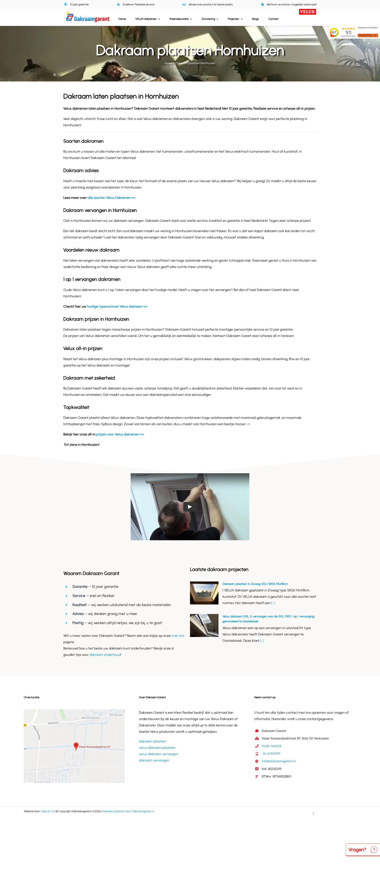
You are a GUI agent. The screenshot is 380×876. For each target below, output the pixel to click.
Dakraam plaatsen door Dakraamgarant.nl (128, 811)
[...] (273, 603)
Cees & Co (47, 811)
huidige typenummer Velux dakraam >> (117, 306)
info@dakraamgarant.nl (279, 761)
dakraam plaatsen (152, 741)
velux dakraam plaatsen (157, 748)
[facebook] (313, 813)
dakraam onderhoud (105, 655)
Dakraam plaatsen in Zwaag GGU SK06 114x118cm (255, 584)
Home (168, 63)
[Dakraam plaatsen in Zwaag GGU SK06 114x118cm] (204, 592)
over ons (178, 636)
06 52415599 (271, 754)
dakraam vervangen (154, 760)
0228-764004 (271, 746)
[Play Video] (190, 507)
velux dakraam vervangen (158, 754)
